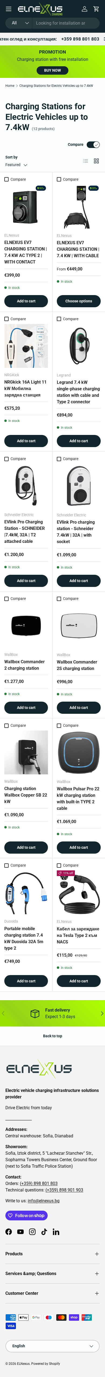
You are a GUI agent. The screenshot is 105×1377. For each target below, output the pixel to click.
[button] (96, 9)
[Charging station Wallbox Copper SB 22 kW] (26, 752)
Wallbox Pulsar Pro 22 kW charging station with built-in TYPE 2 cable (78, 798)
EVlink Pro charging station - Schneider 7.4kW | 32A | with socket (76, 532)
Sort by (11, 157)
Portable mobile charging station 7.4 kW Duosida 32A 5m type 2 (23, 938)
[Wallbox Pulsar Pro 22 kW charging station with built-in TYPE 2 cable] (79, 753)
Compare (75, 144)
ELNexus (23, 1364)
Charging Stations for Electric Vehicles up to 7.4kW (56, 86)
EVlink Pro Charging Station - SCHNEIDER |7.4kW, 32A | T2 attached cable (24, 531)
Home (9, 86)
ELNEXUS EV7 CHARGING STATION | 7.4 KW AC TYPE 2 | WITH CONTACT (25, 252)
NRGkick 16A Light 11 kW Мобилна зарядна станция (25, 388)
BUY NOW (52, 70)
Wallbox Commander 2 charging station (24, 665)
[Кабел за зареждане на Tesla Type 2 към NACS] (79, 892)
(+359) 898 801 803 (39, 1183)
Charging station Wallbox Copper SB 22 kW (25, 795)
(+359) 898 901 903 (64, 1190)
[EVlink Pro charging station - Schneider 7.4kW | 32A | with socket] (79, 486)
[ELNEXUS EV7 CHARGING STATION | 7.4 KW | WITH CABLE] (79, 206)
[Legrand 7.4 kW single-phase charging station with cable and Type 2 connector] (79, 346)
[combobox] (52, 23)
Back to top (52, 1036)
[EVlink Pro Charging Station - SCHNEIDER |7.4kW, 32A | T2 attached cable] (26, 486)
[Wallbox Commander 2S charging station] (79, 626)
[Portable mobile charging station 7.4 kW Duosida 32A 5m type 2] (26, 892)
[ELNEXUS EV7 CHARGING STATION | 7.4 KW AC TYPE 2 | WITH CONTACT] (26, 206)
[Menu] (9, 9)
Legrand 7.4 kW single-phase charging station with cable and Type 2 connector (78, 392)
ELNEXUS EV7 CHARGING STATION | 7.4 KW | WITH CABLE (78, 249)
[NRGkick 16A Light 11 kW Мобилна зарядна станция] (26, 346)
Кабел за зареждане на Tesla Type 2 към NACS (78, 935)
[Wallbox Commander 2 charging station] (26, 626)
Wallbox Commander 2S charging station (77, 665)
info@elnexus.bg (44, 1200)
